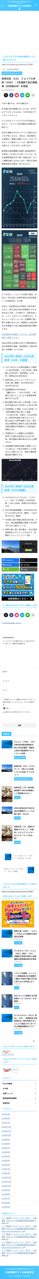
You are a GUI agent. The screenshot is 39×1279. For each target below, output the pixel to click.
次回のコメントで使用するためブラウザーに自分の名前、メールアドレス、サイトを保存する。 (19, 702)
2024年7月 (6, 1148)
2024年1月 (6, 1173)
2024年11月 (6, 1131)
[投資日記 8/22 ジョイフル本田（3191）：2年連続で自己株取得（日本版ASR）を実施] (22, 95)
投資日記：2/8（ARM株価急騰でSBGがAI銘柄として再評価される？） (24, 790)
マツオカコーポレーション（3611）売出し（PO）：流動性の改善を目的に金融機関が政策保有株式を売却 (25, 954)
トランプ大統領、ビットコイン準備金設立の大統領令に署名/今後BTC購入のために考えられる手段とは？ (25, 977)
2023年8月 (6, 1194)
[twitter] (6, 95)
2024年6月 (6, 1152)
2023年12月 (6, 1177)
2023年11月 (6, 1181)
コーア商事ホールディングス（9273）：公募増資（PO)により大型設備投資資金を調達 (19, 1219)
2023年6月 (6, 1202)
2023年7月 (6, 1198)
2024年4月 (6, 1160)
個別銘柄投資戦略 (9, 623)
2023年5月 (6, 1207)
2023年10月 (6, 1185)
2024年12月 (6, 1126)
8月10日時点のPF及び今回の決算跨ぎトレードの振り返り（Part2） (24, 811)
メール (6, 681)
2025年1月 (6, 1122)
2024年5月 (6, 1156)
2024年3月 (6, 1164)
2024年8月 (6, 1143)
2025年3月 (6, 1114)
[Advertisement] (19, 31)
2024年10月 (6, 1135)
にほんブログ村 (8, 1054)
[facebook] (11, 95)
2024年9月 (6, 1139)
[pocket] (17, 95)
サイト (5, 690)
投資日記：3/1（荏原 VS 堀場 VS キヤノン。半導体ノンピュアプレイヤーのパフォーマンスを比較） (24, 832)
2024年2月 (6, 1169)
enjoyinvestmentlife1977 (12, 1231)
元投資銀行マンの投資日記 (19, 7)
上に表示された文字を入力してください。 (17, 712)
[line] (27, 95)
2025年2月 (6, 1118)
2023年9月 (6, 1190)
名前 (5, 671)
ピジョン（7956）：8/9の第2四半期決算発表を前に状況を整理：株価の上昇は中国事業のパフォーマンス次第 (24, 747)
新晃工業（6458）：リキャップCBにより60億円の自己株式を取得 (25, 934)
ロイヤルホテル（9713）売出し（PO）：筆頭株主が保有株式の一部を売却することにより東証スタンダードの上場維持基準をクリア (25, 1021)
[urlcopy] (33, 95)
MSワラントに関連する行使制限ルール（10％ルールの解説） (25, 998)
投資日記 (18, 623)
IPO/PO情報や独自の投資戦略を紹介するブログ (19, 1269)
